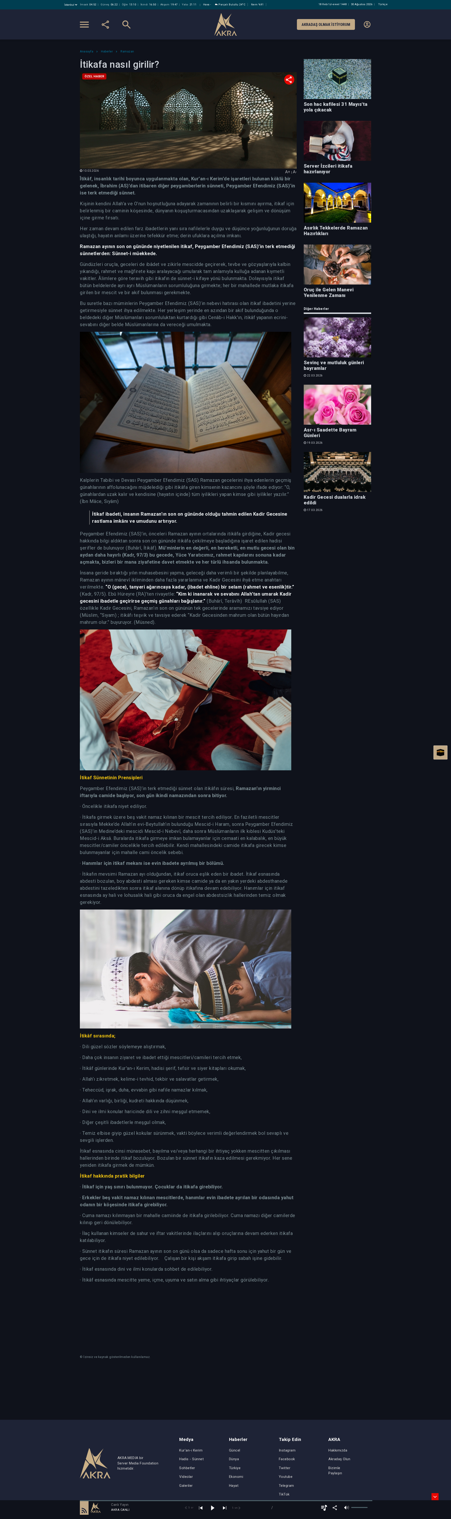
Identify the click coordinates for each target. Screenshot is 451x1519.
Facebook (287, 1459)
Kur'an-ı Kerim (190, 1450)
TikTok (284, 1494)
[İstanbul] (71, 5)
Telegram (286, 1485)
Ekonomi (236, 1477)
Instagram (287, 1450)
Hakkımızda (337, 1450)
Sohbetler (187, 1468)
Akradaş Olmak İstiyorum (326, 24)
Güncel (234, 1450)
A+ (287, 171)
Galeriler (186, 1485)
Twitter (285, 1468)
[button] (84, 1508)
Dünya (234, 1459)
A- (295, 171)
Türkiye (235, 1468)
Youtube (286, 1477)
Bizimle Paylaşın (335, 1470)
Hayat (234, 1485)
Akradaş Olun (339, 1459)
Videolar (186, 1477)
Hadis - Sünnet (191, 1459)
